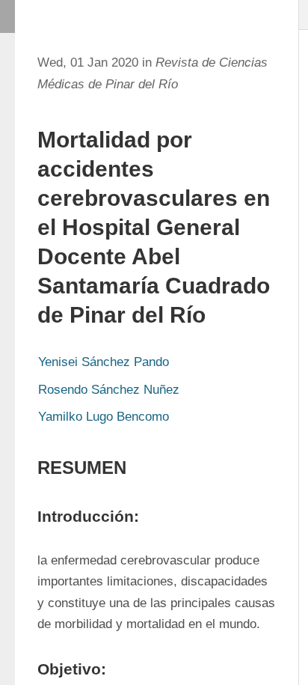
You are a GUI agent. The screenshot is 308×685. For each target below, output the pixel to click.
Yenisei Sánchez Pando (103, 362)
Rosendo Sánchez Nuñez (108, 390)
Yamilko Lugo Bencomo (103, 417)
